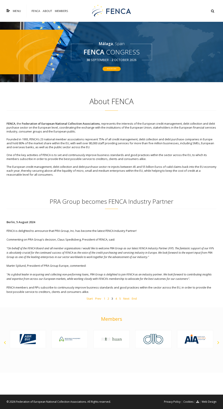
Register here (111, 69)
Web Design (209, 402)
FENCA (36, 11)
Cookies (188, 402)
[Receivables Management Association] (28, 339)
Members (61, 11)
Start (89, 298)
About (47, 11)
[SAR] (195, 332)
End (134, 298)
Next (126, 298)
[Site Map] (197, 402)
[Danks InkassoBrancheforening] (111, 339)
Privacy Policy (172, 402)
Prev (98, 298)
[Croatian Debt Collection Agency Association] (70, 339)
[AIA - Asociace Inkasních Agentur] (153, 339)
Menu (17, 11)
